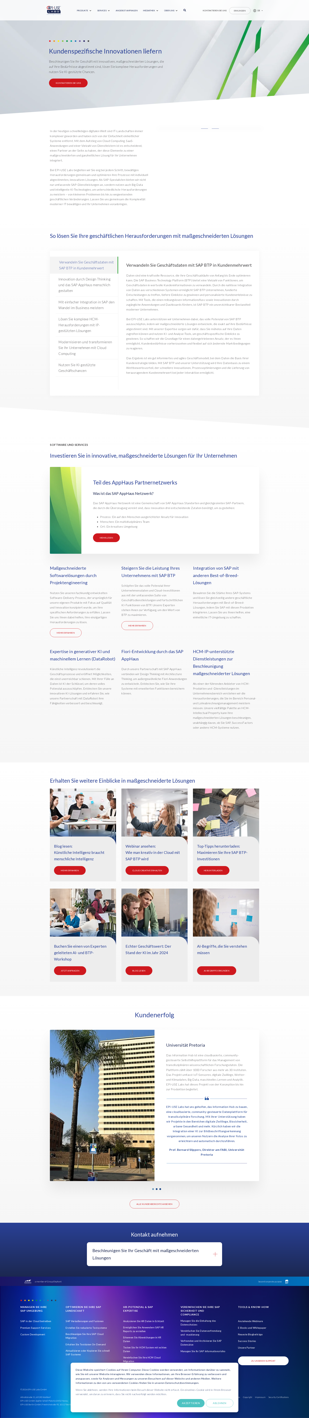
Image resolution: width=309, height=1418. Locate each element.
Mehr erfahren (66, 632)
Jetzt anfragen (70, 970)
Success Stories (247, 1341)
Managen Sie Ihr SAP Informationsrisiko (203, 1351)
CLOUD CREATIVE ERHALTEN (147, 870)
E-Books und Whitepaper (252, 1327)
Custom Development (32, 1334)
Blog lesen (139, 970)
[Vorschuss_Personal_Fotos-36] (154, 919)
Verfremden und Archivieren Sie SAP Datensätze (201, 1342)
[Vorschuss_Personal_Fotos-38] (83, 919)
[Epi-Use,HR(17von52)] (154, 819)
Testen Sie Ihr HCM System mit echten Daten (145, 1349)
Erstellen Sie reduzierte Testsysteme (86, 1327)
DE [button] (259, 10)
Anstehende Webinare (250, 1321)
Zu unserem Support (263, 1360)
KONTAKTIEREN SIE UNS (68, 83)
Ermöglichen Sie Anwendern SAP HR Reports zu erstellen (143, 1329)
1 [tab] (153, 1189)
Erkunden (240, 10)
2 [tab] (157, 1189)
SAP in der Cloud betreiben (35, 1321)
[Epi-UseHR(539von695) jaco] (226, 819)
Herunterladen (213, 870)
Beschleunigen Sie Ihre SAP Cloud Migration (85, 1336)
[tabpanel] (154, 1105)
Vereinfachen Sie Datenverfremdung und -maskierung (201, 1332)
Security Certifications (278, 1397)
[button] (257, 10)
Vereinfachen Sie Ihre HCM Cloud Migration (142, 1359)
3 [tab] (160, 1189)
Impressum (260, 1397)
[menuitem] (84, 11)
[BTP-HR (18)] (226, 919)
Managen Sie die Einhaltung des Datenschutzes (198, 1322)
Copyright (247, 1397)
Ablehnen (219, 1403)
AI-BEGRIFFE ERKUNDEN (216, 970)
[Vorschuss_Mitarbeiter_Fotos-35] (83, 819)
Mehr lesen (106, 537)
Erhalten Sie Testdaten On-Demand (86, 1344)
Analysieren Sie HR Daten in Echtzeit (143, 1321)
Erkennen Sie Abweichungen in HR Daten (142, 1339)
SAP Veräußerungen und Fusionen (85, 1321)
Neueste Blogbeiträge (250, 1334)
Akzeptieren (191, 1403)
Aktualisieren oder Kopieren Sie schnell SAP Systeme (88, 1352)
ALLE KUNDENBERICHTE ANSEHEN (154, 1204)
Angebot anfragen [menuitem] (127, 10)
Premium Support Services (35, 1327)
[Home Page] (53, 10)
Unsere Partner (246, 1347)
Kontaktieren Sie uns (215, 10)
